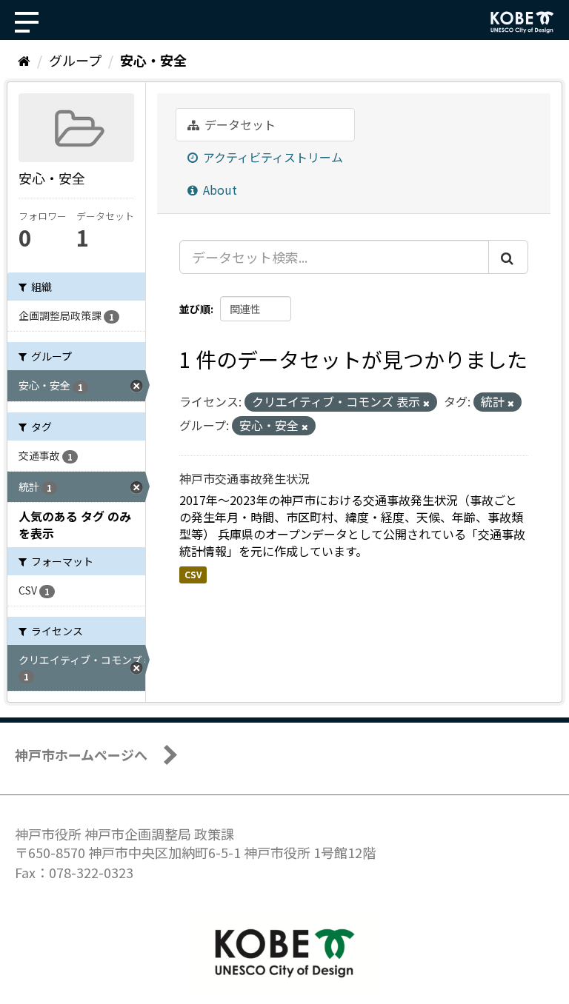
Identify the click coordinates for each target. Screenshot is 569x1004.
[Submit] (508, 257)
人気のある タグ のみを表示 (75, 524)
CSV (193, 575)
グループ (75, 60)
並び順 (194, 308)
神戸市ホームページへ (81, 754)
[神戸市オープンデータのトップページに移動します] (522, 22)
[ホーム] (24, 60)
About (218, 189)
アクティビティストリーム (271, 157)
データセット (239, 124)
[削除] (426, 403)
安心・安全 (153, 60)
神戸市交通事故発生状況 (244, 478)
